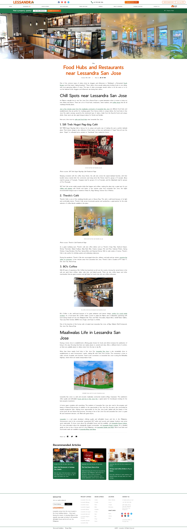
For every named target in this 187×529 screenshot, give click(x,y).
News (109, 513)
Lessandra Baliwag (85, 502)
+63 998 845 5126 (126, 502)
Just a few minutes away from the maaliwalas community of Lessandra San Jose (85, 109)
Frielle (96, 511)
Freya (96, 518)
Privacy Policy (68, 528)
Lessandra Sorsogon (86, 511)
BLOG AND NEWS (64, 6)
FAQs (109, 518)
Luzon (109, 502)
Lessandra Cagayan (85, 507)
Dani (96, 514)
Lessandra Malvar (85, 509)
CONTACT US (156, 6)
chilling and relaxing (66, 188)
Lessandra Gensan (85, 520)
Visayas (110, 504)
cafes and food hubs (81, 119)
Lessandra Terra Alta (85, 500)
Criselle (96, 502)
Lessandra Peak (84, 522)
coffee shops (116, 102)
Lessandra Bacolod (85, 514)
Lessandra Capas (85, 504)
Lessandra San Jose (102, 351)
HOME (10, 6)
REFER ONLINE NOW (169, 2)
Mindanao (110, 507)
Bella (96, 507)
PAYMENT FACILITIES (138, 6)
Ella (95, 516)
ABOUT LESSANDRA (118, 6)
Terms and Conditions (58, 528)
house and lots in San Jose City (88, 399)
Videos (110, 516)
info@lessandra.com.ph (127, 500)
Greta (96, 521)
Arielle (96, 500)
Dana (96, 504)
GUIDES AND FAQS (83, 6)
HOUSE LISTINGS (45, 6)
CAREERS (100, 6)
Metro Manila (111, 500)
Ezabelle (97, 509)
